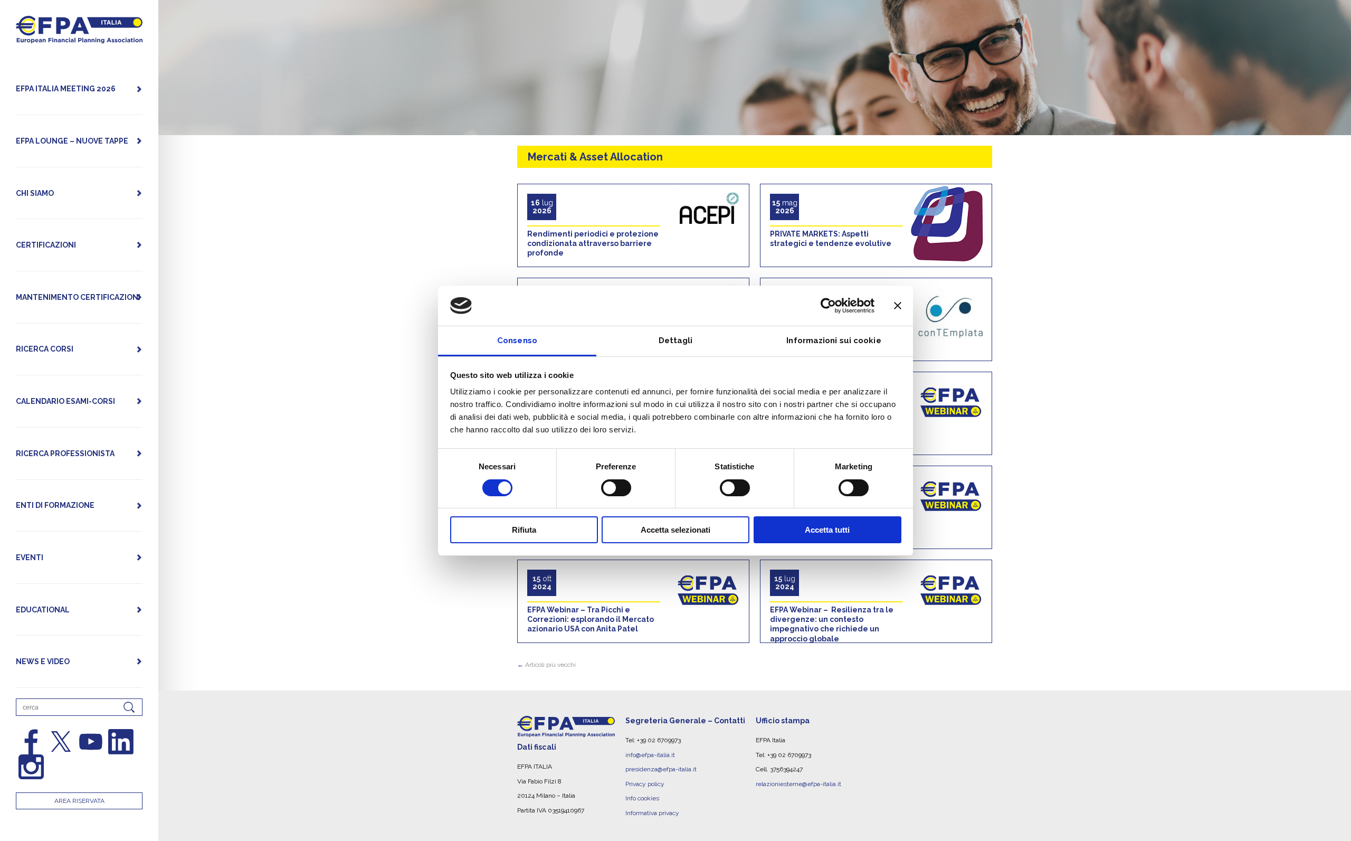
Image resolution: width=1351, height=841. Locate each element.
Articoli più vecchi (546, 664)
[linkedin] (121, 741)
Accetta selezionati (675, 529)
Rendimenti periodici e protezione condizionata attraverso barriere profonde (593, 243)
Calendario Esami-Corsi (65, 401)
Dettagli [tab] (676, 340)
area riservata (79, 801)
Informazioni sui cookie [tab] (833, 340)
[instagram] (31, 767)
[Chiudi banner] (897, 305)
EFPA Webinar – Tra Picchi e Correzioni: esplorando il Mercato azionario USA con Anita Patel (590, 619)
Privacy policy (644, 784)
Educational (43, 610)
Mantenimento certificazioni (78, 297)
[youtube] (90, 741)
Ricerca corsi (44, 349)
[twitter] (61, 741)
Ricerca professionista (65, 453)
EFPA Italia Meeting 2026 (66, 88)
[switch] (616, 487)
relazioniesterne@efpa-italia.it (798, 784)
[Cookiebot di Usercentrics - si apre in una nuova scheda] (828, 306)
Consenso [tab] (517, 340)
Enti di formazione (55, 505)
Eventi (29, 557)
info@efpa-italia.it (650, 755)
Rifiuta (524, 529)
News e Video (43, 661)
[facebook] (31, 741)
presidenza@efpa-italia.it (661, 769)
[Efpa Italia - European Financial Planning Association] (79, 38)
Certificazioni (46, 245)
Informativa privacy (652, 813)
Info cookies (642, 798)
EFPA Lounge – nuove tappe (72, 141)
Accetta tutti (827, 529)
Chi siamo (35, 193)
